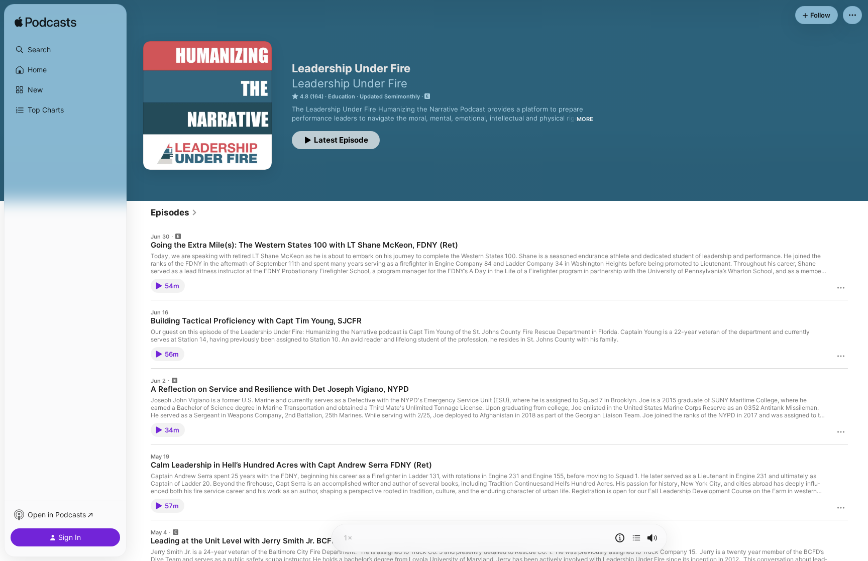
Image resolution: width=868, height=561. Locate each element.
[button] (65, 49)
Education (341, 96)
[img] (45, 23)
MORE (585, 119)
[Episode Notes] (620, 538)
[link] (174, 212)
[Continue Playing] (636, 538)
